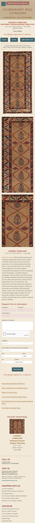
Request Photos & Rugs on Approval (12, 491)
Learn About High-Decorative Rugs (14, 397)
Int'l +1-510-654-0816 (24, 17)
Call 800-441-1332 (9, 17)
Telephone (4, 340)
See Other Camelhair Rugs (11, 408)
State (23, 353)
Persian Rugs (6, 518)
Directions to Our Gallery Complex (12, 500)
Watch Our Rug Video (9, 392)
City (3, 353)
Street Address (15, 348)
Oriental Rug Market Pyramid (10, 509)
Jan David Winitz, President (10, 513)
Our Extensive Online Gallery (10, 498)
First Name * (5, 307)
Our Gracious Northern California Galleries (14, 496)
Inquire (4, 39)
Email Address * (6, 313)
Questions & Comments (8, 320)
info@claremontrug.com (9, 480)
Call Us (14, 39)
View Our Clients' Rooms (9, 511)
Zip (2, 359)
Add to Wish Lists (27, 39)
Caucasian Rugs (7, 521)
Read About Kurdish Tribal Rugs (13, 383)
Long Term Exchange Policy (10, 516)
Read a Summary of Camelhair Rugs (15, 388)
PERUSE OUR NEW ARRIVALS (18, 3)
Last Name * (20, 307)
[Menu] (3, 4)
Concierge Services (7, 493)
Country (16, 359)
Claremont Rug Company (17, 12)
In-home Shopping (7, 488)
